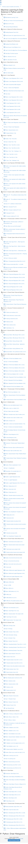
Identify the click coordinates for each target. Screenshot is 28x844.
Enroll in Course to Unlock (14, 840)
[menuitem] (1, 3)
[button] (1, 1)
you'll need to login (19, 838)
